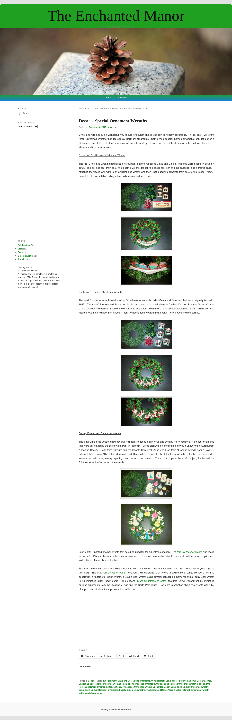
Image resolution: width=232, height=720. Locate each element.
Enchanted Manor (161, 686)
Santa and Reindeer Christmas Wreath (189, 686)
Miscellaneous (25, 255)
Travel (21, 259)
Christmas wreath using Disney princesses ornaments (128, 683)
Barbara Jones (204, 680)
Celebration (24, 245)
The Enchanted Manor (116, 15)
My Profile (122, 97)
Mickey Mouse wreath (189, 552)
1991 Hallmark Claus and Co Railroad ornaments (126, 680)
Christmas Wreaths (114, 572)
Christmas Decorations (90, 683)
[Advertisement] (146, 619)
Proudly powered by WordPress (116, 709)
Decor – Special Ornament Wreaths (113, 120)
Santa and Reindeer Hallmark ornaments (98, 689)
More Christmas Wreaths (151, 580)
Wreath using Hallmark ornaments (184, 689)
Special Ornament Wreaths (132, 689)
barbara (113, 127)
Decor (91, 680)
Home (108, 97)
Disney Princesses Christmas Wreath (133, 686)
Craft (20, 248)
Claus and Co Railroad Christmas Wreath (176, 683)
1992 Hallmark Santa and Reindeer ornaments (173, 680)
